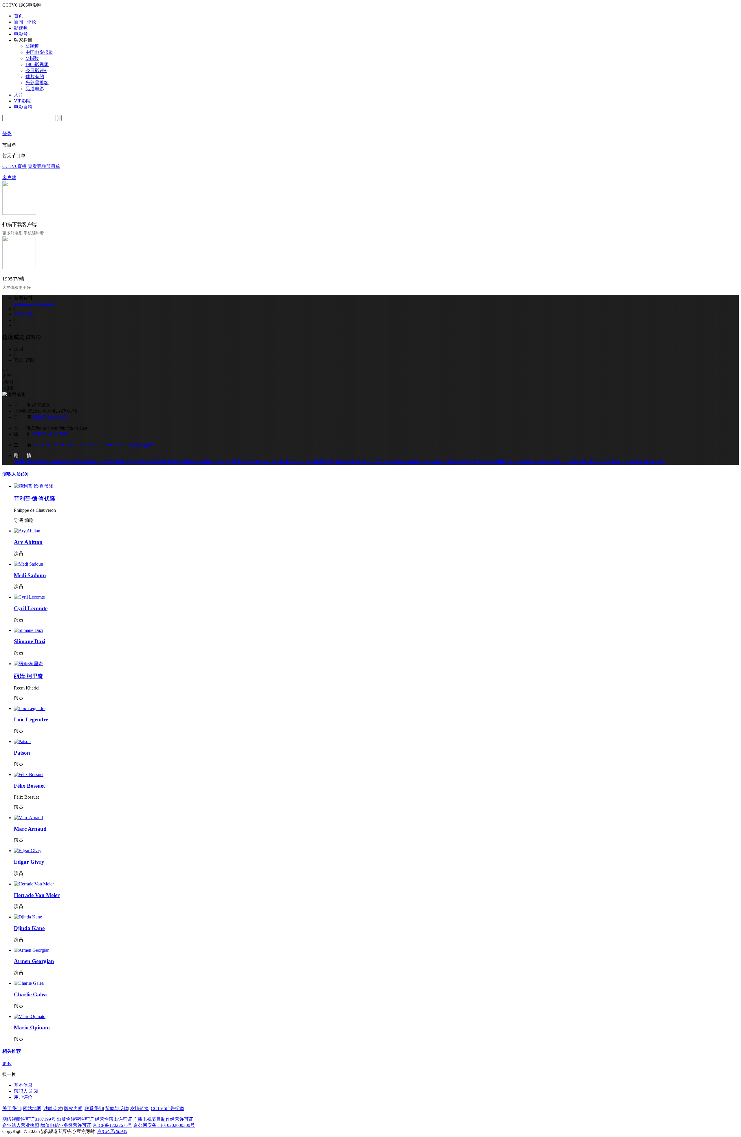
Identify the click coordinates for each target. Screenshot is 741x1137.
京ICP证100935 (112, 1131)
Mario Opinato (32, 1027)
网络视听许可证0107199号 (29, 1119)
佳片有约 (34, 76)
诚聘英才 (52, 1108)
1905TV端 (13, 279)
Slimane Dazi (29, 641)
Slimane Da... (115, 444)
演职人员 (15, 474)
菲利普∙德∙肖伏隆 (49, 417)
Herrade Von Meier (37, 895)
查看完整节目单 (44, 166)
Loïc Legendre (31, 719)
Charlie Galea (30, 994)
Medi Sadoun (30, 575)
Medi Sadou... (67, 444)
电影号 (21, 34)
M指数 (32, 58)
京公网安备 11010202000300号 (164, 1125)
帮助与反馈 (116, 1108)
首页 (18, 15)
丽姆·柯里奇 (140, 444)
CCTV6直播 (14, 166)
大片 (18, 94)
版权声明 (73, 1108)
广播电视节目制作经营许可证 (163, 1119)
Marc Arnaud (30, 829)
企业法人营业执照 (20, 1125)
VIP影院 (22, 100)
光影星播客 (37, 82)
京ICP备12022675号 (112, 1125)
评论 (31, 21)
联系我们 (94, 1108)
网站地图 (32, 1108)
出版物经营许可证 (75, 1119)
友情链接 (139, 1108)
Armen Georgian (34, 961)
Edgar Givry (29, 862)
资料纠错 (23, 314)
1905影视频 (37, 64)
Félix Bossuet (29, 786)
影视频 (21, 27)
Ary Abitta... (43, 444)
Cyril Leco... (91, 444)
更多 (7, 1063)
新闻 (18, 21)
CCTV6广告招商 (167, 1108)
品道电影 (34, 88)
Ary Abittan (28, 542)
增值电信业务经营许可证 (66, 1125)
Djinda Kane (29, 928)
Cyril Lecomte (30, 608)
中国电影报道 (39, 52)
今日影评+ (36, 70)
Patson (22, 753)
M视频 (32, 46)
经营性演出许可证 (113, 1119)
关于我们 (11, 1108)
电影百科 (23, 106)
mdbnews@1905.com (34, 303)
